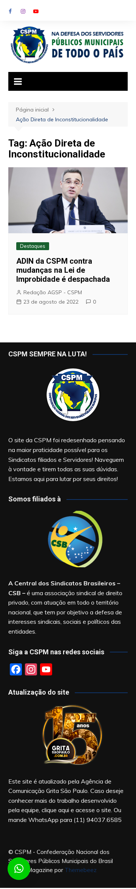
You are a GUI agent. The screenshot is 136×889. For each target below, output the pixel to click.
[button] (19, 868)
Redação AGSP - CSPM (52, 292)
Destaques (32, 246)
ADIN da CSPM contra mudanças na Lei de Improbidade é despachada (63, 270)
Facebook (10, 11)
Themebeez (81, 870)
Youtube (36, 11)
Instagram (23, 11)
